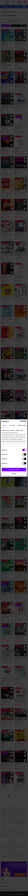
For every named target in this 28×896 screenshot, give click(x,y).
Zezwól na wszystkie (14, 469)
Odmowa (14, 473)
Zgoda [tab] (4, 425)
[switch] (24, 454)
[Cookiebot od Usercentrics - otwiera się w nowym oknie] (20, 421)
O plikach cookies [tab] (21, 425)
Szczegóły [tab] (12, 425)
